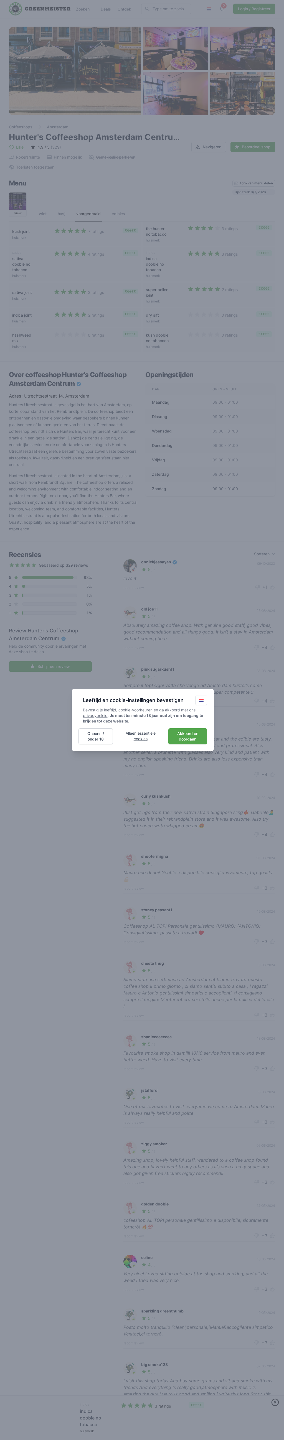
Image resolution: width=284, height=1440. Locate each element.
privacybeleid (95, 715)
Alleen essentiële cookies (141, 736)
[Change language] (201, 700)
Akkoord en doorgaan (187, 736)
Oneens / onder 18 (95, 736)
